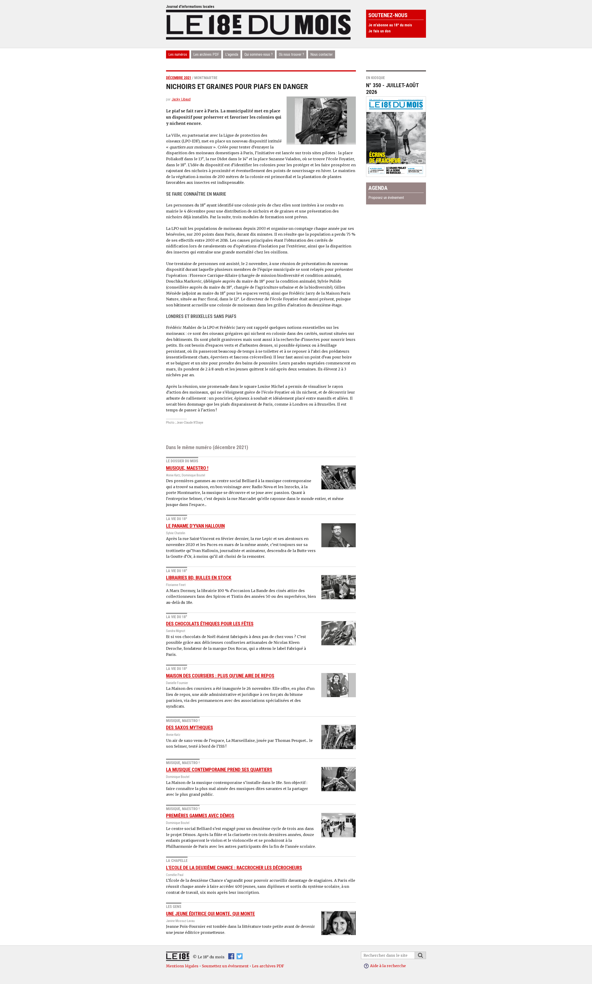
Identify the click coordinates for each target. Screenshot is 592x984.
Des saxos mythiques (189, 727)
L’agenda (231, 54)
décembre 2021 (178, 78)
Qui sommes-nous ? (258, 54)
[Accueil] (258, 24)
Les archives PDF (206, 54)
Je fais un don (379, 31)
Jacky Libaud (181, 99)
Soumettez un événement (225, 966)
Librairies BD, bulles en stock (198, 577)
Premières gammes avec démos (200, 815)
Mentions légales (182, 966)
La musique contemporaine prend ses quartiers (219, 769)
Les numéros (177, 54)
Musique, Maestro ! (187, 468)
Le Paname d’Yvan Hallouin (195, 526)
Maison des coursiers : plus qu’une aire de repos (220, 676)
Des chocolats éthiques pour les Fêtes (209, 623)
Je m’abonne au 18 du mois (390, 25)
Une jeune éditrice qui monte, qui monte (210, 913)
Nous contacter (321, 54)
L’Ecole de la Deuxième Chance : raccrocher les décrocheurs (234, 867)
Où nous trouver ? (291, 54)
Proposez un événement (386, 197)
